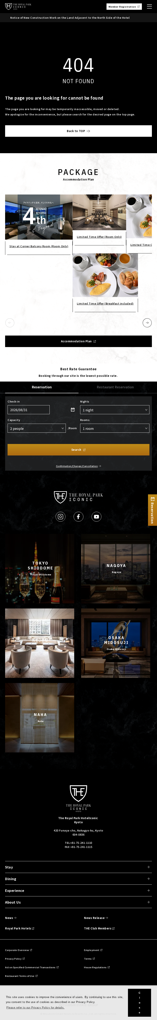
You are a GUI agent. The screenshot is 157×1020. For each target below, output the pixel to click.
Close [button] (140, 1002)
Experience (14, 890)
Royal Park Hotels (18, 928)
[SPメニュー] (149, 7)
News (9, 918)
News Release (94, 918)
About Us (13, 902)
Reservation (42, 386)
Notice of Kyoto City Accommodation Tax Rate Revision (49, 18)
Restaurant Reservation (115, 386)
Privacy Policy (13, 958)
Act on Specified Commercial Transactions (30, 967)
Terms (88, 958)
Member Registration (122, 6)
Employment (91, 950)
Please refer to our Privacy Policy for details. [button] (35, 1007)
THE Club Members (97, 928)
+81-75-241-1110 (81, 843)
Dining (10, 878)
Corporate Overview (17, 950)
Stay (9, 867)
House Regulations (95, 967)
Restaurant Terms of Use (20, 975)
